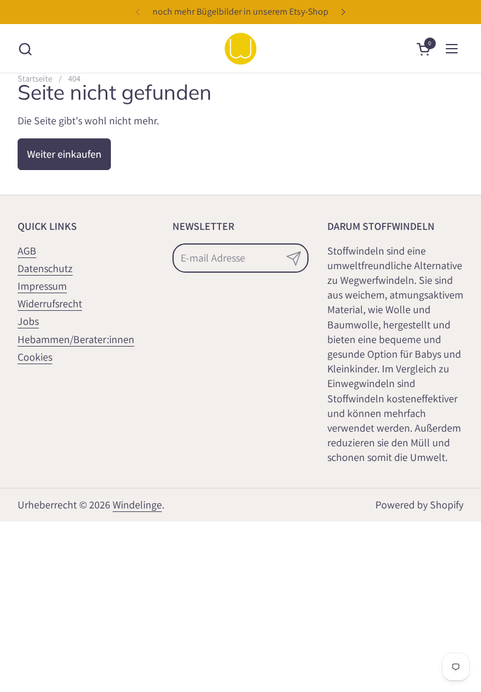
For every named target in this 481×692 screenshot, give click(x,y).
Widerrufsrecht (50, 303)
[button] (25, 49)
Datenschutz (45, 268)
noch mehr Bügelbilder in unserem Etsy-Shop (240, 11)
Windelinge (137, 504)
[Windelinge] (240, 49)
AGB (27, 250)
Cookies (35, 357)
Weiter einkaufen (64, 154)
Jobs (28, 321)
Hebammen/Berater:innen (76, 339)
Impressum (42, 286)
